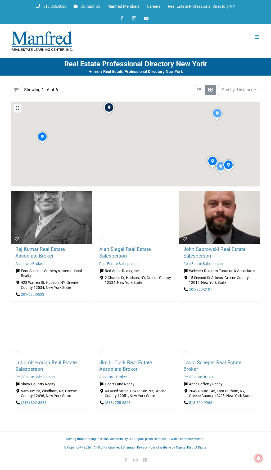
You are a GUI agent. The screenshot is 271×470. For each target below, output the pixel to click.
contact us (162, 439)
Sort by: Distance (238, 90)
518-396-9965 (200, 403)
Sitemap (129, 447)
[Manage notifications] (258, 458)
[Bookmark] (16, 239)
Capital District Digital (191, 447)
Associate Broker (29, 264)
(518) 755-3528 (117, 403)
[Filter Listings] (16, 90)
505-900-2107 (200, 289)
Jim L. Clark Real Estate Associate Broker (125, 365)
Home (93, 71)
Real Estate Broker (198, 377)
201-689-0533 (32, 294)
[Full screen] (17, 108)
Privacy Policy (147, 447)
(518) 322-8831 (34, 403)
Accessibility (119, 439)
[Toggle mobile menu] (257, 37)
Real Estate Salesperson (119, 264)
